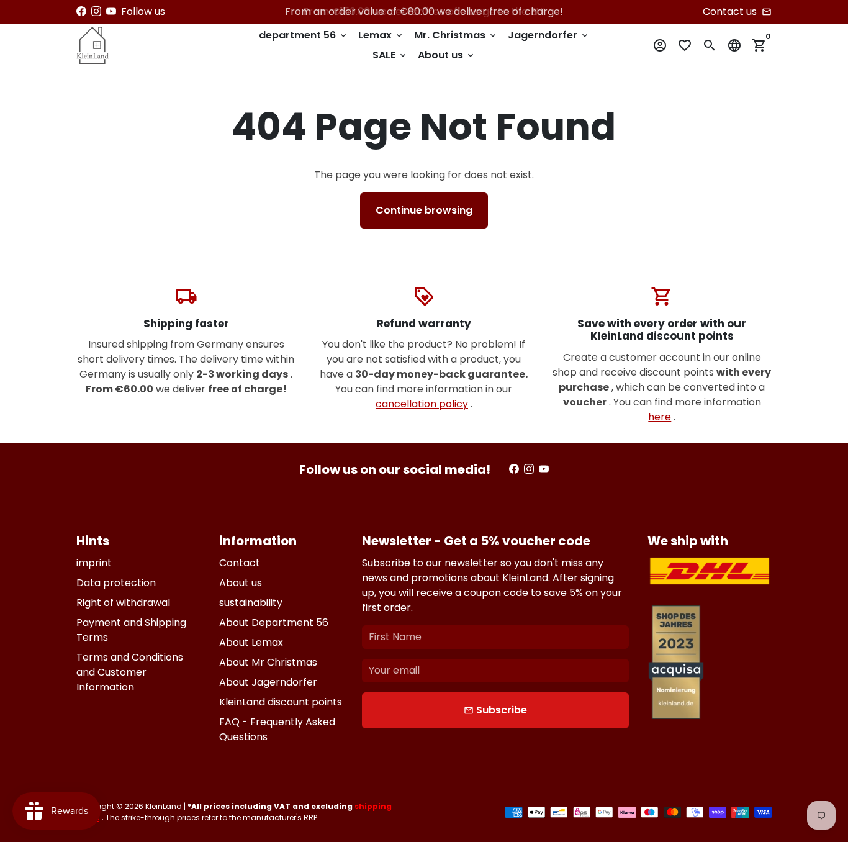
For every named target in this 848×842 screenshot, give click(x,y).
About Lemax (251, 642)
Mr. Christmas (456, 35)
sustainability (250, 602)
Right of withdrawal (123, 602)
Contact (239, 563)
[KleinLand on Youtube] (111, 11)
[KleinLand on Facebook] (81, 11)
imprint (94, 563)
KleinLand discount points (280, 702)
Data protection (116, 583)
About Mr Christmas (268, 662)
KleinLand (163, 806)
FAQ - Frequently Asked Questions (277, 729)
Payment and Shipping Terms (131, 630)
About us (447, 55)
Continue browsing (424, 210)
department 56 (303, 35)
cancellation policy (422, 404)
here (659, 417)
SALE (390, 55)
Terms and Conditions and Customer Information (129, 672)
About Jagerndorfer (268, 682)
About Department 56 (273, 622)
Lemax (381, 35)
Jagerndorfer (549, 35)
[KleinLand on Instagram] (96, 11)
